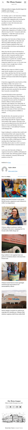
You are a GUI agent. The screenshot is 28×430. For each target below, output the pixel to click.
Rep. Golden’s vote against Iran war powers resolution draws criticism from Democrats (13, 256)
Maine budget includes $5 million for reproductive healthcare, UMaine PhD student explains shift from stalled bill (13, 312)
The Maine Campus (14, 2)
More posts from (12, 171)
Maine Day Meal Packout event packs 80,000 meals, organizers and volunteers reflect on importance (14, 201)
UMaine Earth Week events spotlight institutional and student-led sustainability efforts (13, 284)
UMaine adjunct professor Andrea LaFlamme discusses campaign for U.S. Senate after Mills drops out (13, 229)
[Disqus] (14, 336)
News (9, 162)
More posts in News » (22, 176)
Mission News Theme (9, 428)
